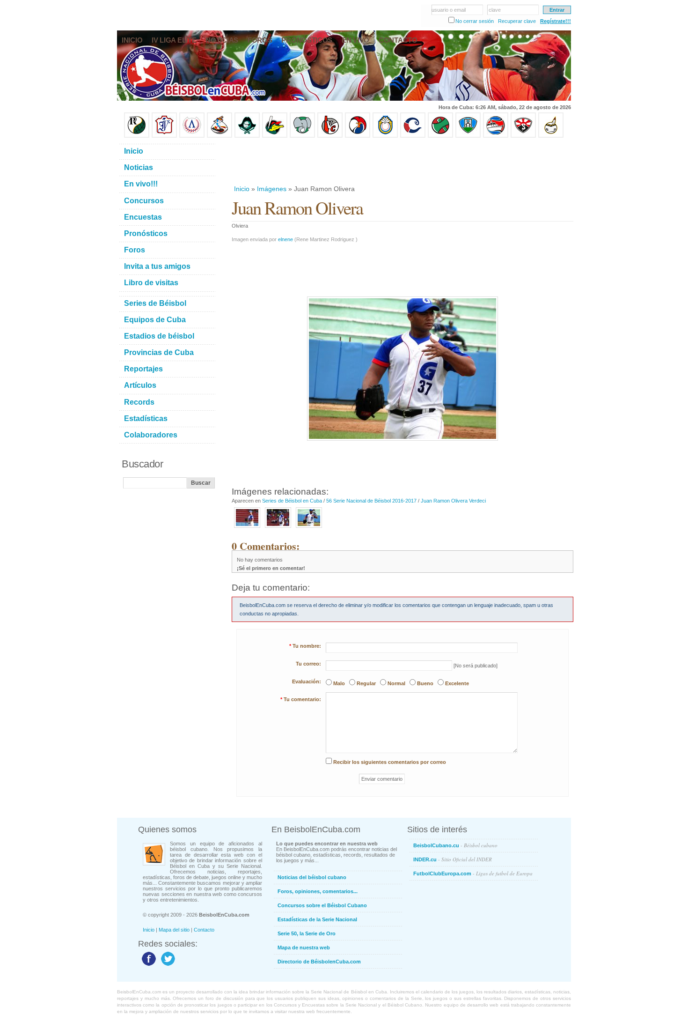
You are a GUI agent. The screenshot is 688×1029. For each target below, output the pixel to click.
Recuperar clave (517, 21)
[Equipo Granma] (495, 136)
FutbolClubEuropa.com (473, 873)
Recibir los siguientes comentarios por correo (389, 762)
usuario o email (449, 10)
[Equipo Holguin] (468, 136)
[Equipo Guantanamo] (551, 136)
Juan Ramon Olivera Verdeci (453, 500)
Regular (366, 683)
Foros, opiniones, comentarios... (318, 891)
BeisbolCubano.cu (455, 845)
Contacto (204, 930)
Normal (396, 683)
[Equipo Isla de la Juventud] (247, 136)
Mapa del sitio (174, 930)
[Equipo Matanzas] (274, 136)
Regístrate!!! (555, 21)
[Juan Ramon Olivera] (247, 528)
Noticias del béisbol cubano (312, 877)
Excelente (457, 683)
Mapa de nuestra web (304, 947)
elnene (285, 239)
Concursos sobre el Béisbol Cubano (322, 905)
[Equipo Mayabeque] (219, 136)
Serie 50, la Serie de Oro (307, 933)
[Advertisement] (402, 161)
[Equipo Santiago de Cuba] (523, 136)
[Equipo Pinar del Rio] (136, 136)
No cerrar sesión (474, 21)
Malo (339, 683)
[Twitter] (166, 965)
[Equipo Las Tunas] (440, 136)
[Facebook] (147, 965)
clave (495, 10)
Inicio (241, 188)
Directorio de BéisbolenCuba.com (319, 961)
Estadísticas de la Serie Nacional (317, 919)
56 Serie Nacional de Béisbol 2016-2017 (371, 500)
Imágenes (271, 188)
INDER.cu (452, 859)
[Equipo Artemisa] (192, 136)
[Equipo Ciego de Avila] (385, 136)
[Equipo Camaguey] (412, 136)
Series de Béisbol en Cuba (292, 500)
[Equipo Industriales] (164, 136)
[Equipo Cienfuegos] (302, 136)
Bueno (425, 683)
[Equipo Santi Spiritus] (357, 136)
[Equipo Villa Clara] (330, 136)
